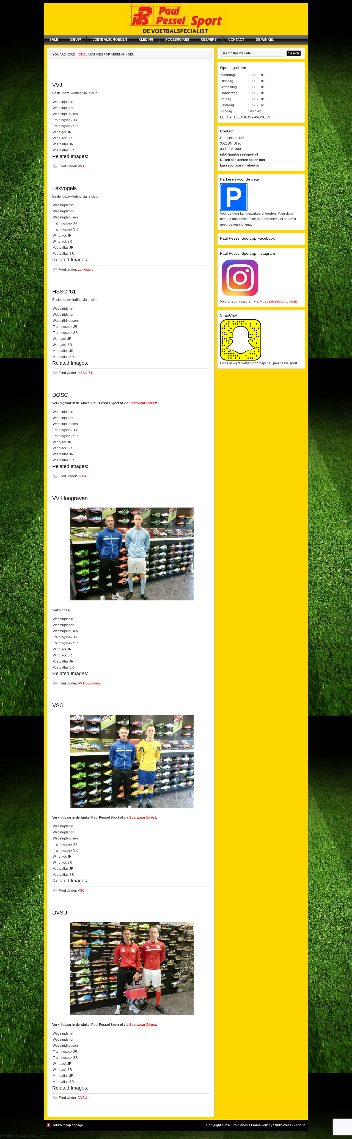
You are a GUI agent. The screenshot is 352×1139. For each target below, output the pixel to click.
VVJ (57, 85)
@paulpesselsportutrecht (278, 301)
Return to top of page (67, 1125)
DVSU (59, 913)
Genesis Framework (253, 1125)
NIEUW (75, 39)
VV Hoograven (70, 498)
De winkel (265, 39)
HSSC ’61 (64, 292)
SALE (54, 39)
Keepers (209, 39)
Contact (236, 39)
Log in (300, 1125)
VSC (57, 705)
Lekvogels (64, 188)
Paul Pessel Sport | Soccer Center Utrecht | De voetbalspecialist (176, 19)
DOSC (60, 395)
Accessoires (177, 39)
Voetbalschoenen (109, 39)
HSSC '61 (85, 373)
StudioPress (282, 1125)
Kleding (146, 39)
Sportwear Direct (142, 403)
